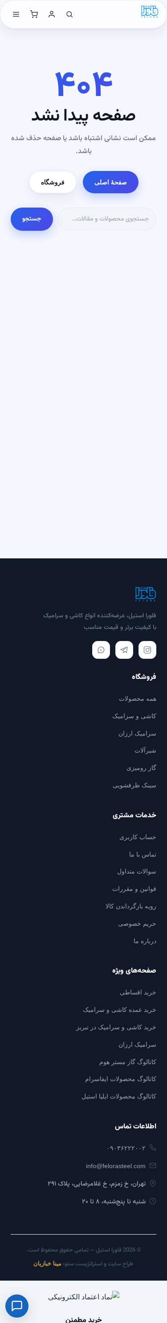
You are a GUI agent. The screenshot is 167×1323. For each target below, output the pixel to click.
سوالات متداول (136, 871)
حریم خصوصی (137, 923)
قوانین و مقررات (134, 888)
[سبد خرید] (33, 14)
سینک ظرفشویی (134, 785)
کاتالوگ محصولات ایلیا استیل (118, 1096)
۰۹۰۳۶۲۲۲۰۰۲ (126, 1148)
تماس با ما (142, 854)
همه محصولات (137, 698)
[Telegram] (124, 650)
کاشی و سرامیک (134, 716)
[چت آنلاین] (17, 1306)
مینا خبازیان (47, 1263)
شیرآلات (145, 750)
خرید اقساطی (138, 992)
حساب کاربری (137, 836)
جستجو (31, 219)
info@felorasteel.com (116, 1165)
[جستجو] (69, 14)
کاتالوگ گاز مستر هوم (127, 1061)
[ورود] (51, 14)
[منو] (16, 14)
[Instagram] (147, 650)
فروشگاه (53, 182)
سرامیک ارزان (137, 733)
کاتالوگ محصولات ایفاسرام (120, 1078)
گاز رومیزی (141, 767)
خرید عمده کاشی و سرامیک (119, 1009)
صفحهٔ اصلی (110, 182)
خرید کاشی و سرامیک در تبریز (116, 1027)
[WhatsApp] (101, 650)
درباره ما (145, 940)
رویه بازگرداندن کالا (131, 906)
